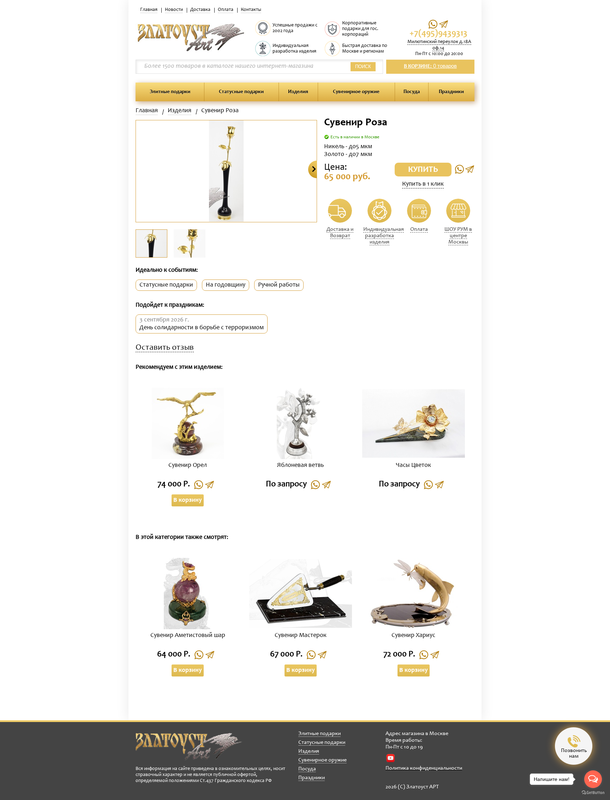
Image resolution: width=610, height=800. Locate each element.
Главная (148, 9)
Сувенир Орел (187, 465)
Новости (174, 9)
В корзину (187, 500)
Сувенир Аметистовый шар (187, 635)
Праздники (451, 92)
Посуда (411, 92)
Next (312, 169)
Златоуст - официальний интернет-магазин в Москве (189, 746)
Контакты (251, 9)
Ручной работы (279, 285)
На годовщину (225, 285)
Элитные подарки (170, 92)
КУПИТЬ (423, 170)
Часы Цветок (413, 465)
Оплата (225, 9)
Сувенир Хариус (413, 635)
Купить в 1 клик (423, 184)
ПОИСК (363, 66)
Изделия (298, 92)
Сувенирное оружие (356, 92)
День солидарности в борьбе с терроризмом (201, 328)
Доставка (200, 9)
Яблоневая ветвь (300, 465)
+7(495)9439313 (438, 33)
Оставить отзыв (165, 348)
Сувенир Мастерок (301, 635)
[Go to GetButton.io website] (593, 792)
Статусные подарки (241, 92)
